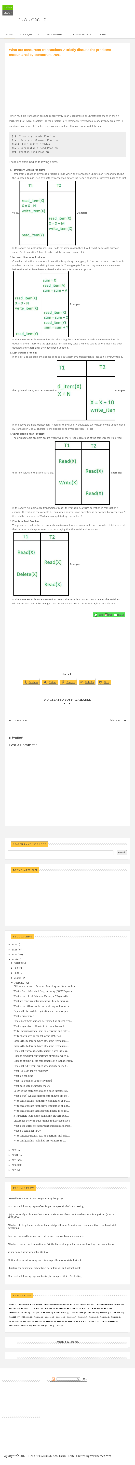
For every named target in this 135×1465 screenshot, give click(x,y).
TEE (42, 1326)
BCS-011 (12, 1308)
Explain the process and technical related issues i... (41, 1051)
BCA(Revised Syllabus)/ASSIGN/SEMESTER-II (100, 1304)
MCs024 (12, 1321)
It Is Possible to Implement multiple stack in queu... (41, 1115)
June (16, 973)
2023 (14, 949)
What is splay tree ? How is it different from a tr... (40, 1026)
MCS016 (92, 1317)
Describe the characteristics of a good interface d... (41, 1091)
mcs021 (103, 1317)
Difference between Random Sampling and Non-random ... (46, 986)
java (33, 1313)
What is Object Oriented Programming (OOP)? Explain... (43, 991)
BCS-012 (24, 1308)
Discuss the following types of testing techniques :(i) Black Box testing (46, 1206)
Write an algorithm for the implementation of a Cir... (42, 1100)
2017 (14, 1160)
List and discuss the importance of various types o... (41, 1056)
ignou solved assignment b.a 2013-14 (28, 1252)
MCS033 (46, 1321)
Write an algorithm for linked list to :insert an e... (40, 1140)
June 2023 (45, 1313)
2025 (14, 944)
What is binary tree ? (25, 1016)
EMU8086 (13, 1313)
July (16, 968)
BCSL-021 (83, 1308)
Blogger (74, 1342)
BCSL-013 (71, 1308)
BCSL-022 (96, 1308)
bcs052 (59, 1308)
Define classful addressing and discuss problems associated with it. (44, 1260)
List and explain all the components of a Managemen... (43, 1061)
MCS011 (37, 1317)
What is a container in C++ (27, 1130)
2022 (14, 954)
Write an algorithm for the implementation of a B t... (42, 1106)
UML (50, 1326)
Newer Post (21, 720)
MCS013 (59, 1317)
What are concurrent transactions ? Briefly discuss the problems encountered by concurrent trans (61, 1244)
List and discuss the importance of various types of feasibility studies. (46, 1236)
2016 (14, 1165)
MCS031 (23, 1321)
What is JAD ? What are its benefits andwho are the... (41, 1096)
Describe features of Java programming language (36, 1198)
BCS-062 (37, 1308)
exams (24, 1313)
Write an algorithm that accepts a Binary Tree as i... (41, 1111)
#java (11, 1304)
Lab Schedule (77, 1313)
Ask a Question (29, 34)
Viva (59, 1326)
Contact (104, 34)
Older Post (114, 720)
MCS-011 (91, 1313)
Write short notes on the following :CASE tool (38, 1036)
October (18, 963)
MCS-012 (103, 1313)
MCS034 (57, 1321)
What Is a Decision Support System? (33, 1081)
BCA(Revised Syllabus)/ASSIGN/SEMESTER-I (55, 1304)
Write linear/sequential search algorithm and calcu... (42, 1031)
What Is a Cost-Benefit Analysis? (31, 1071)
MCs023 (114, 1317)
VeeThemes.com (100, 1456)
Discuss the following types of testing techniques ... (41, 1041)
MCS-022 (25, 1317)
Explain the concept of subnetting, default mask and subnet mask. (45, 1268)
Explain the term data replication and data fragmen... (43, 1011)
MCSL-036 (80, 1321)
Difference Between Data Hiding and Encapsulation (42, 1120)
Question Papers (81, 34)
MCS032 (35, 1321)
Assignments (54, 34)
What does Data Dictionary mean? (32, 1086)
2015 (14, 1170)
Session (13, 1326)
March (17, 978)
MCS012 (48, 1317)
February (19, 982)
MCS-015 (12, 1317)
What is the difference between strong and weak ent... (43, 1006)
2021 (14, 959)
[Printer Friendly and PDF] (109, 614)
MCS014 (70, 1317)
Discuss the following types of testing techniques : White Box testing (45, 1276)
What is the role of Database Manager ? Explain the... (42, 996)
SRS (35, 1326)
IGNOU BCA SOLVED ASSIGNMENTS (51, 1456)
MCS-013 (116, 1313)
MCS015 (81, 1317)
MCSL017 (92, 1321)
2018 (14, 1155)
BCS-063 (48, 1308)
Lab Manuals (60, 1313)
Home (9, 34)
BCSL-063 (108, 1308)
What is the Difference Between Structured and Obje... (42, 1126)
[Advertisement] (67, 82)
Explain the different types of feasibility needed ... (41, 1066)
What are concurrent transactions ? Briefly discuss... (41, 1001)
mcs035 (68, 1321)
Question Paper (108, 1321)
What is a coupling (23, 1076)
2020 (14, 1150)
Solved (24, 1326)
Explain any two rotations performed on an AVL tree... (43, 1021)
